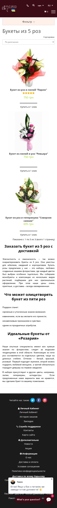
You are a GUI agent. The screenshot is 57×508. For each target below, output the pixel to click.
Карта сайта (28, 434)
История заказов (28, 416)
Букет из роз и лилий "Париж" (28, 89)
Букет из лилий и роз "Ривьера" (28, 153)
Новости (28, 443)
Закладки (28, 421)
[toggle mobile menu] (53, 11)
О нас (28, 457)
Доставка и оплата (28, 462)
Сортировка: (49, 37)
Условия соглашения (29, 466)
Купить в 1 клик (28, 106)
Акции (28, 448)
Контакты (29, 430)
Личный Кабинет (28, 412)
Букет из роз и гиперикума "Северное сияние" (28, 219)
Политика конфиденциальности (28, 471)
